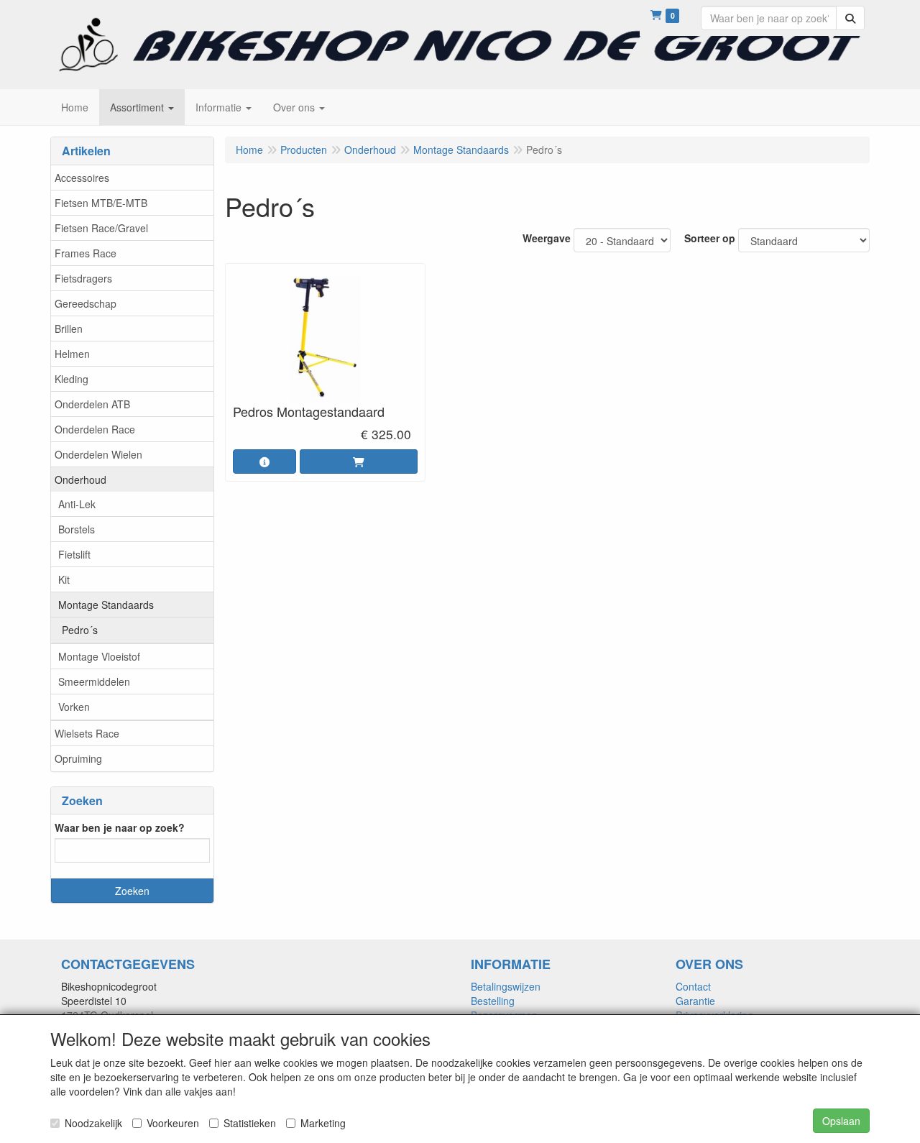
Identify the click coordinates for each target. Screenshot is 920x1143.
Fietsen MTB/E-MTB (101, 203)
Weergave (547, 238)
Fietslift (74, 554)
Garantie (695, 1000)
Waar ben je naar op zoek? (120, 827)
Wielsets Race (87, 733)
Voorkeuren (173, 1123)
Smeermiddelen (94, 681)
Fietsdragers (83, 278)
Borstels (76, 529)
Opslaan (841, 1121)
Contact (693, 986)
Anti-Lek (77, 504)
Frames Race (85, 253)
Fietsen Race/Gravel (101, 228)
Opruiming (78, 758)
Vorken (74, 706)
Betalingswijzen (505, 986)
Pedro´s (80, 630)
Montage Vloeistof (99, 656)
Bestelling (493, 1000)
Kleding (71, 379)
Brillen (69, 328)
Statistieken (250, 1123)
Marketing (323, 1123)
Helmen (72, 353)
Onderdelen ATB (92, 404)
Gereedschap (85, 303)
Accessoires (82, 177)
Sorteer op (709, 238)
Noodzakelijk (93, 1123)
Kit (64, 579)
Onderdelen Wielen (98, 454)
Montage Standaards (106, 604)
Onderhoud (80, 479)
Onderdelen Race (95, 429)
